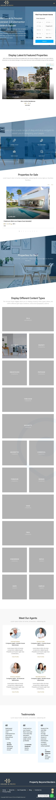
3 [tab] (23, 231)
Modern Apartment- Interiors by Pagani (28, 101)
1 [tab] (27, 109)
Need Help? (41, 156)
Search (44, 41)
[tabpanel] (28, 86)
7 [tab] (32, 231)
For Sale (50, 68)
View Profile (15, 657)
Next (52, 64)
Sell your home (41, 145)
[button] (54, 3)
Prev (48, 64)
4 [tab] (26, 231)
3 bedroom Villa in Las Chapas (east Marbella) (18, 221)
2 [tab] (29, 109)
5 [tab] (28, 231)
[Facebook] (52, 792)
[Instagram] (52, 789)
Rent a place (14, 156)
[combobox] (39, 22)
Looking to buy (14, 145)
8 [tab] (34, 231)
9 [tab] (36, 231)
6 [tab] (30, 231)
